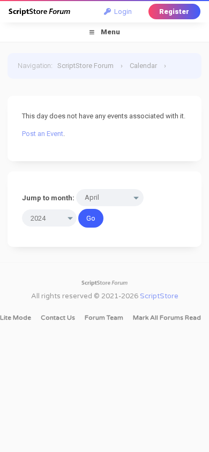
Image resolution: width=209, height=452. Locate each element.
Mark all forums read (167, 317)
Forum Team (104, 317)
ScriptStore (159, 296)
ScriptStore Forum (85, 66)
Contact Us (58, 317)
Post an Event (42, 134)
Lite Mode (15, 317)
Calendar (143, 66)
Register (174, 11)
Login (121, 11)
